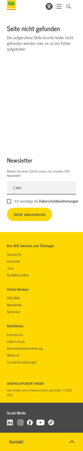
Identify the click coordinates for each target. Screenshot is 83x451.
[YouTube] (40, 422)
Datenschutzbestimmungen (58, 201)
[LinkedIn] (10, 422)
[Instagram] (20, 422)
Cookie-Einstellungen (22, 361)
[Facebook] (30, 422)
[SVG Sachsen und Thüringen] (11, 5)
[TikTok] (51, 422)
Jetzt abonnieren (29, 214)
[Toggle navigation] (59, 6)
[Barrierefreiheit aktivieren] (49, 6)
